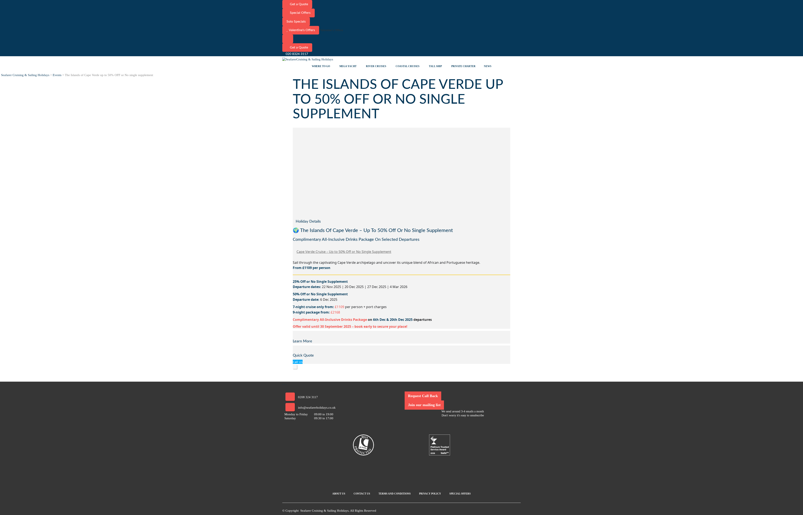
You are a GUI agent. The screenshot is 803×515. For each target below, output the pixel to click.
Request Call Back (423, 396)
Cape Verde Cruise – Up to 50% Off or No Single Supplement (344, 251)
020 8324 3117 (296, 54)
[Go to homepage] (308, 59)
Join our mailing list (424, 405)
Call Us (298, 362)
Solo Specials (296, 21)
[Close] (295, 367)
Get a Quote (298, 4)
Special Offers (300, 12)
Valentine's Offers (302, 30)
